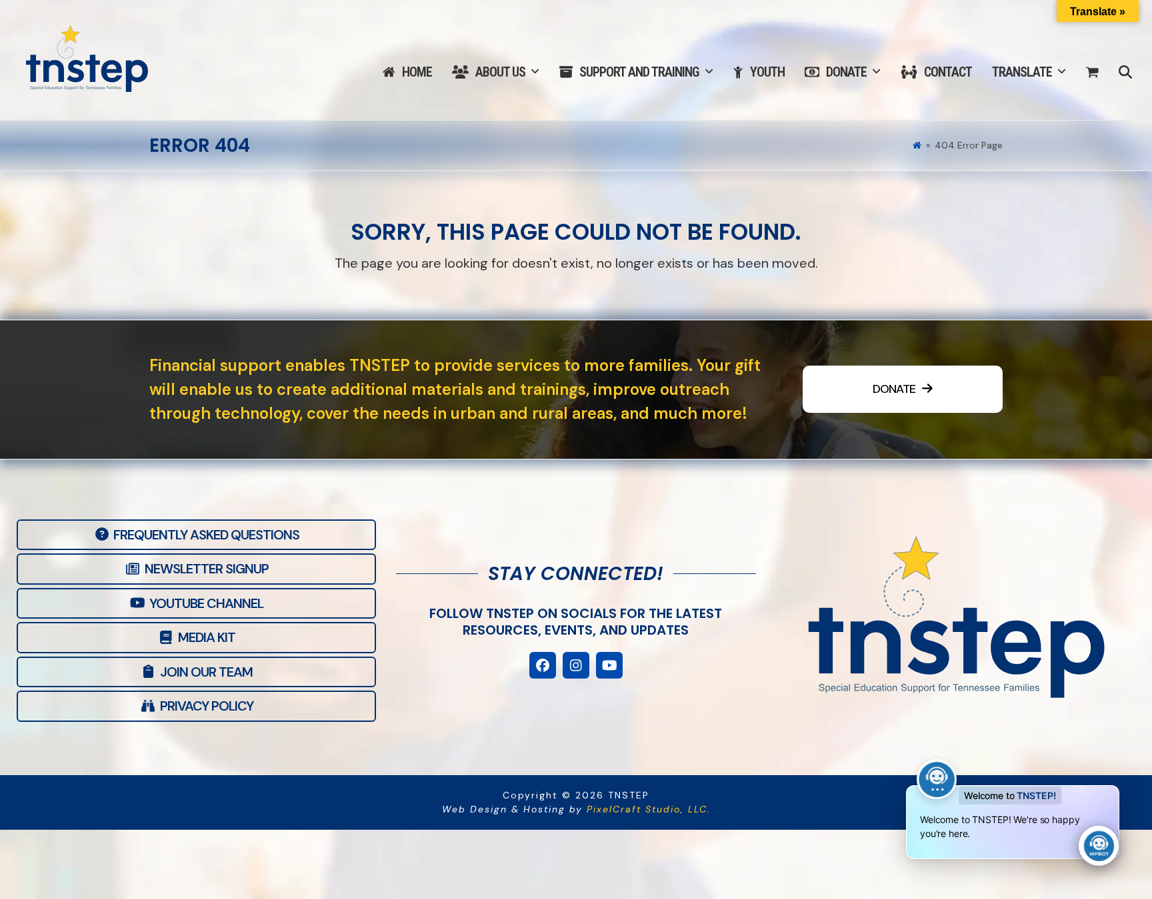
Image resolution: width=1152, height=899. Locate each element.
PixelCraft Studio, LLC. (649, 809)
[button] (1092, 72)
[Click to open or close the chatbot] (1099, 846)
